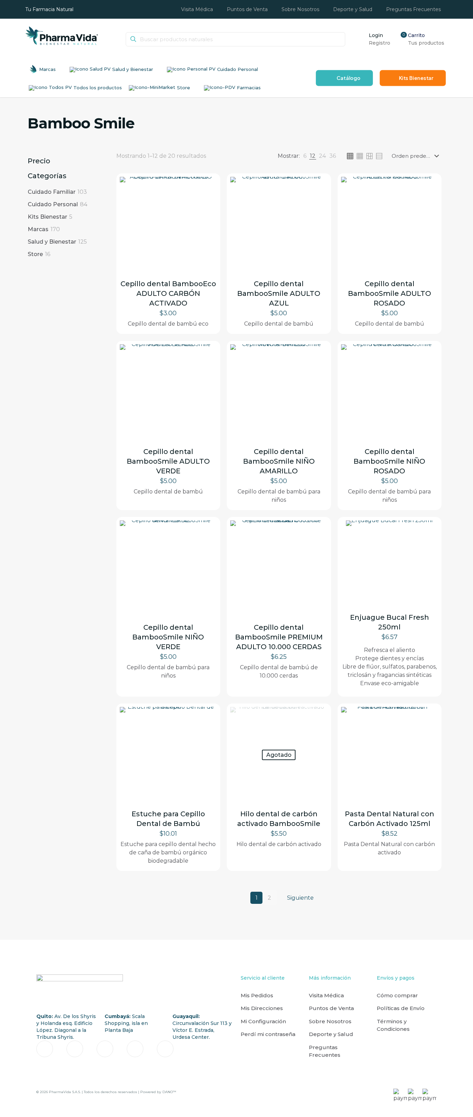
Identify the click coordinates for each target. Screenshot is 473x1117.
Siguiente (300, 897)
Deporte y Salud (331, 1034)
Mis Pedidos (257, 995)
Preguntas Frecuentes (324, 1051)
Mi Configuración (263, 1021)
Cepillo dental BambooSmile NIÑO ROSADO (389, 461)
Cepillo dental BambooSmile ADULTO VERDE (168, 461)
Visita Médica (326, 995)
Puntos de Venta (331, 1008)
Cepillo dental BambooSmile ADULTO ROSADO (389, 293)
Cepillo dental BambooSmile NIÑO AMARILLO (279, 461)
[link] (305, 156)
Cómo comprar (397, 995)
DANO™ (169, 1092)
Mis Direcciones (262, 1008)
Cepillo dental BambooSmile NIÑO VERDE (168, 637)
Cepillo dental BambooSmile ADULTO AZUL (278, 293)
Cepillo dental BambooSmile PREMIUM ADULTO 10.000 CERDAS (279, 637)
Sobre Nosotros (330, 1021)
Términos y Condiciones (393, 1025)
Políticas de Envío (401, 1008)
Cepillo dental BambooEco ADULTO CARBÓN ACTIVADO (168, 293)
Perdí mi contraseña (268, 1034)
